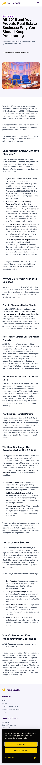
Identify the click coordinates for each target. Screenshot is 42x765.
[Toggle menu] (38, 3)
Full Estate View (7, 728)
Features (4, 703)
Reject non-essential (21, 750)
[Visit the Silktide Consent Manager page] (34, 757)
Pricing (4, 712)
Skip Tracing (5, 722)
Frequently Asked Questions (11, 709)
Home (4, 701)
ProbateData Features (10, 718)
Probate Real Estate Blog (10, 706)
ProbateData (6, 697)
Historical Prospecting (9, 725)
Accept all (21, 744)
